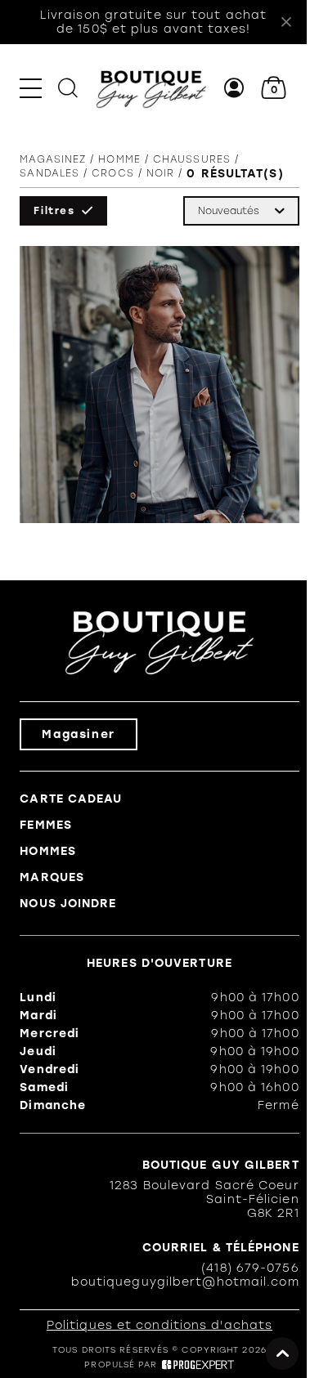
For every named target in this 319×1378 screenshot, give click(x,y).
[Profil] (234, 88)
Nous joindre (68, 903)
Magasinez (53, 159)
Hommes (48, 851)
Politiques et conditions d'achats (159, 1325)
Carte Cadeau (71, 799)
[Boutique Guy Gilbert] (151, 87)
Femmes (46, 825)
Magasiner (78, 734)
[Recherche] (68, 88)
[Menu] (31, 88)
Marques (52, 877)
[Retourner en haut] (282, 1353)
